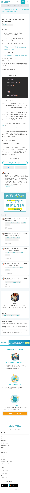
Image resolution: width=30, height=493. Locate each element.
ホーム (2, 9)
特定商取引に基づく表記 (6, 461)
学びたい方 (3, 438)
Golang (11, 24)
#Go (17, 252)
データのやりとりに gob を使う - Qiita (12, 128)
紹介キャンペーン (5, 445)
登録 (23, 2)
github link (6, 72)
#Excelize (16, 239)
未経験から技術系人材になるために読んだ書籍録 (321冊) (14, 323)
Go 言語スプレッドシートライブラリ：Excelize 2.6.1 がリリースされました (16, 264)
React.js (17, 315)
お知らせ (3, 447)
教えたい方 (3, 436)
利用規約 (3, 459)
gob (3, 125)
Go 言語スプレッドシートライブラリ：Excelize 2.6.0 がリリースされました (16, 279)
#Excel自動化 (23, 222)
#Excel (14, 222)
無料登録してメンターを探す (15, 413)
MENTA (15, 489)
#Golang (18, 222)
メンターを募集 (4, 473)
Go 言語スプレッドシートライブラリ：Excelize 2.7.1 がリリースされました (16, 234)
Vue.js (8, 315)
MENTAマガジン (4, 477)
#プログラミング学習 (9, 239)
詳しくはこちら (9, 186)
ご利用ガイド (4, 440)
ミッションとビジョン (6, 450)
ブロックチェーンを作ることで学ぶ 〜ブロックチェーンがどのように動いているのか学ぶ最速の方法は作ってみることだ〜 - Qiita (15, 48)
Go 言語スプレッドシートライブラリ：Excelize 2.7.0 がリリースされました (16, 249)
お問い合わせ (4, 452)
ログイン (18, 2)
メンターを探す (4, 470)
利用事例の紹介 (4, 443)
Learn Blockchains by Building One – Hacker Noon (15, 55)
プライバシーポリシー (6, 463)
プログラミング (8, 9)
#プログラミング (9, 222)
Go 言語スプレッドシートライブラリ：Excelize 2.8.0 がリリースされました (16, 219)
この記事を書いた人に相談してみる (15, 163)
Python (4, 315)
